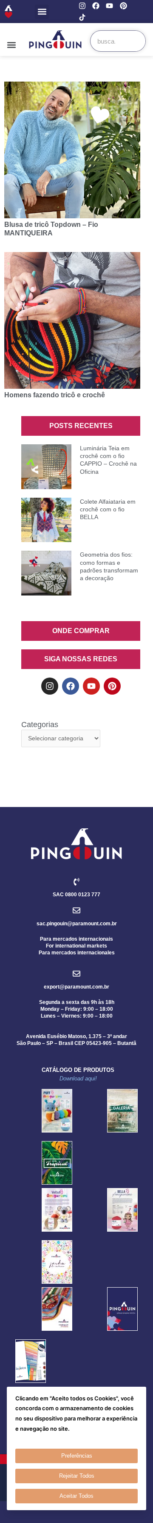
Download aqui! (78, 1078)
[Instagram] (82, 6)
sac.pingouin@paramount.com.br (77, 924)
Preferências (76, 1456)
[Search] (134, 41)
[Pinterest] (123, 6)
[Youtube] (109, 6)
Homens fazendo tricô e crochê (54, 395)
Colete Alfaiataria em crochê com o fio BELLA (108, 509)
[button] (42, 12)
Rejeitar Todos (76, 1476)
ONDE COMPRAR (81, 630)
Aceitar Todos (77, 1496)
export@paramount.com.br (76, 987)
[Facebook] (96, 6)
